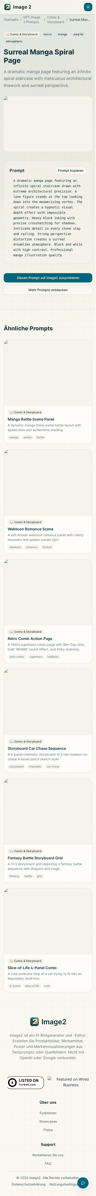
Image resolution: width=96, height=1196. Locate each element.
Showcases (48, 1121)
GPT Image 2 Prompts (31, 19)
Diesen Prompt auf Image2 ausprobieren (48, 278)
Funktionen (48, 1113)
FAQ (48, 1163)
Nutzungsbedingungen (67, 1184)
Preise (48, 1130)
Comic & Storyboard (55, 19)
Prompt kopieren (70, 170)
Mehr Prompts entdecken (48, 290)
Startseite (11, 19)
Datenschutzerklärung (29, 1184)
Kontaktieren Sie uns (48, 1155)
